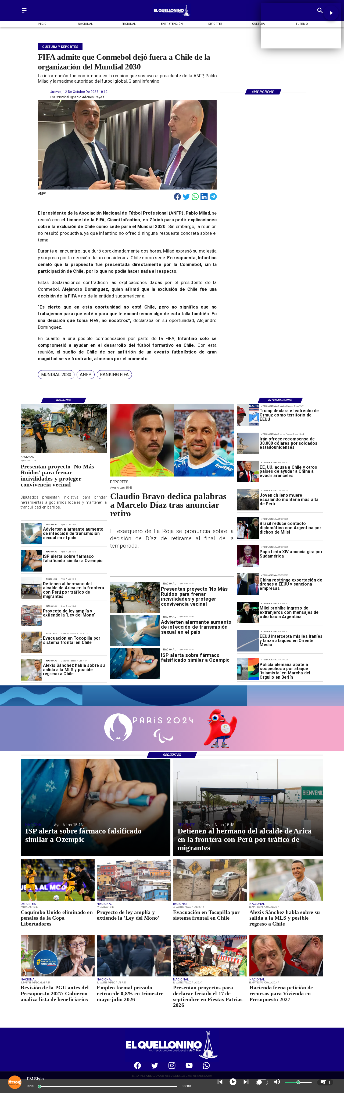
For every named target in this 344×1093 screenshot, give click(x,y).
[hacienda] (286, 976)
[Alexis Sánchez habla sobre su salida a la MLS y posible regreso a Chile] (31, 670)
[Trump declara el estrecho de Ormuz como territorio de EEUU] (248, 415)
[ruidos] (64, 452)
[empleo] (134, 976)
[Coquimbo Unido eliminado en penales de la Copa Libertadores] (58, 900)
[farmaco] (31, 561)
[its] (31, 533)
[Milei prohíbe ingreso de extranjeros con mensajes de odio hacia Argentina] (248, 612)
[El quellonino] (172, 16)
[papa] (248, 556)
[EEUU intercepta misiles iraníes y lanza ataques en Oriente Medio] (248, 640)
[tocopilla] (31, 642)
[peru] (248, 499)
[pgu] (58, 976)
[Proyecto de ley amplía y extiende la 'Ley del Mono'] (31, 615)
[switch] (262, 1082)
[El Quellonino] (24, 13)
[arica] (31, 588)
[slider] (39, 1086)
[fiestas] (210, 976)
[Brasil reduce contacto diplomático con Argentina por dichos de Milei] (248, 528)
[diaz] (172, 476)
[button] (56, 374)
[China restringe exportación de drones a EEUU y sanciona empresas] (248, 584)
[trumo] (248, 471)
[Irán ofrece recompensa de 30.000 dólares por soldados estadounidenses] (248, 443)
